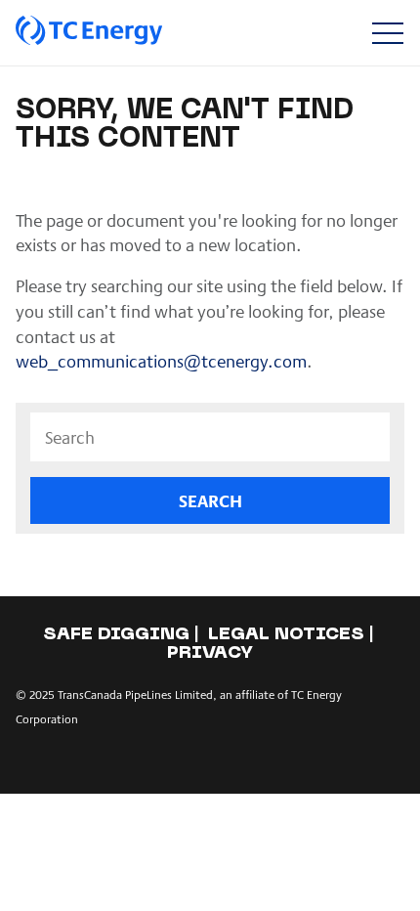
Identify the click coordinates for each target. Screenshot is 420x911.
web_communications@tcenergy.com (161, 360)
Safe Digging (116, 635)
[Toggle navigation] (387, 32)
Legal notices (286, 635)
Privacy (210, 653)
